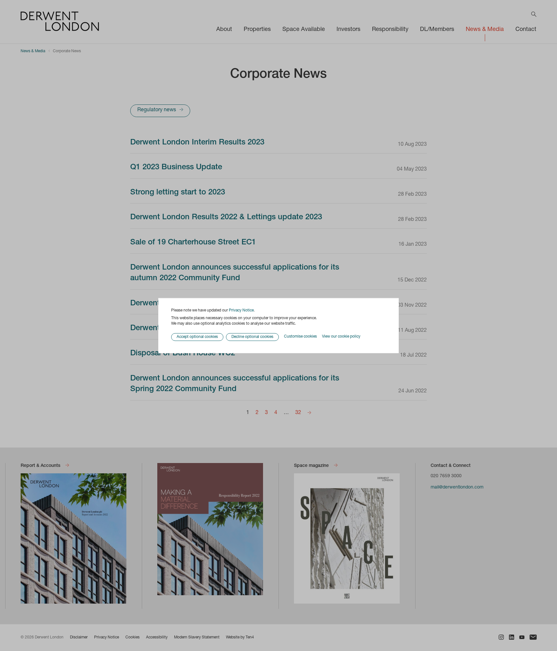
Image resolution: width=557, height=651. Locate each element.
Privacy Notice (241, 310)
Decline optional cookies (252, 337)
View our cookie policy (341, 337)
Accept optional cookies (197, 337)
